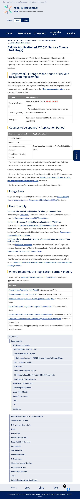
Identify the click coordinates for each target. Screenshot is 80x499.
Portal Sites (15, 433)
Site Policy (27, 487)
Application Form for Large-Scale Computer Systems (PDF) (30, 314)
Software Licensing (18, 455)
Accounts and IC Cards (19, 421)
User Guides (24, 33)
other (15, 400)
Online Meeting (16, 450)
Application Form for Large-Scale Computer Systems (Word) (30, 307)
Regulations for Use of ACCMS (25, 350)
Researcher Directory (19, 472)
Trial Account (18, 366)
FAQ (14, 405)
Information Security (18, 467)
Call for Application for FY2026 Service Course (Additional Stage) (39, 358)
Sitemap (14, 488)
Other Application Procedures (25, 379)
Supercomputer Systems (22, 388)
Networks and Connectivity (21, 425)
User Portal (24, 215)
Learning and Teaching (19, 438)
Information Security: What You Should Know (27, 416)
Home (9, 33)
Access (10, 20)
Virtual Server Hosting (21, 396)
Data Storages (16, 459)
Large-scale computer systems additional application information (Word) (35, 319)
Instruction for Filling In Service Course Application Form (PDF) (31, 299)
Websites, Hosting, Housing (21, 463)
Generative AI (16, 446)
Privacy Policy (41, 487)
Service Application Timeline (20, 43)
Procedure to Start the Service (25, 371)
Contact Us (17, 409)
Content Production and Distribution (24, 480)
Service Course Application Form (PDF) (23, 294)
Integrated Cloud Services (20, 442)
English (25, 20)
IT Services (18, 40)
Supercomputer (30, 40)
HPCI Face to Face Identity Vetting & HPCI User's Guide (34, 375)
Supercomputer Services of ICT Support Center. (25, 251)
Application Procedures (47, 40)
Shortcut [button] (77, 156)
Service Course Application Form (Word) (23, 290)
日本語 (17, 20)
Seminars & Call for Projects (23, 383)
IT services (40, 33)
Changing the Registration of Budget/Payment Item (37, 225)
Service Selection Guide (23, 362)
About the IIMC (55, 33)
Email (13, 429)
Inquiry (71, 33)
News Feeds (56, 487)
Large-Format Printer (20, 392)
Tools (13, 476)
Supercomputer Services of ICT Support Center (32, 218)
